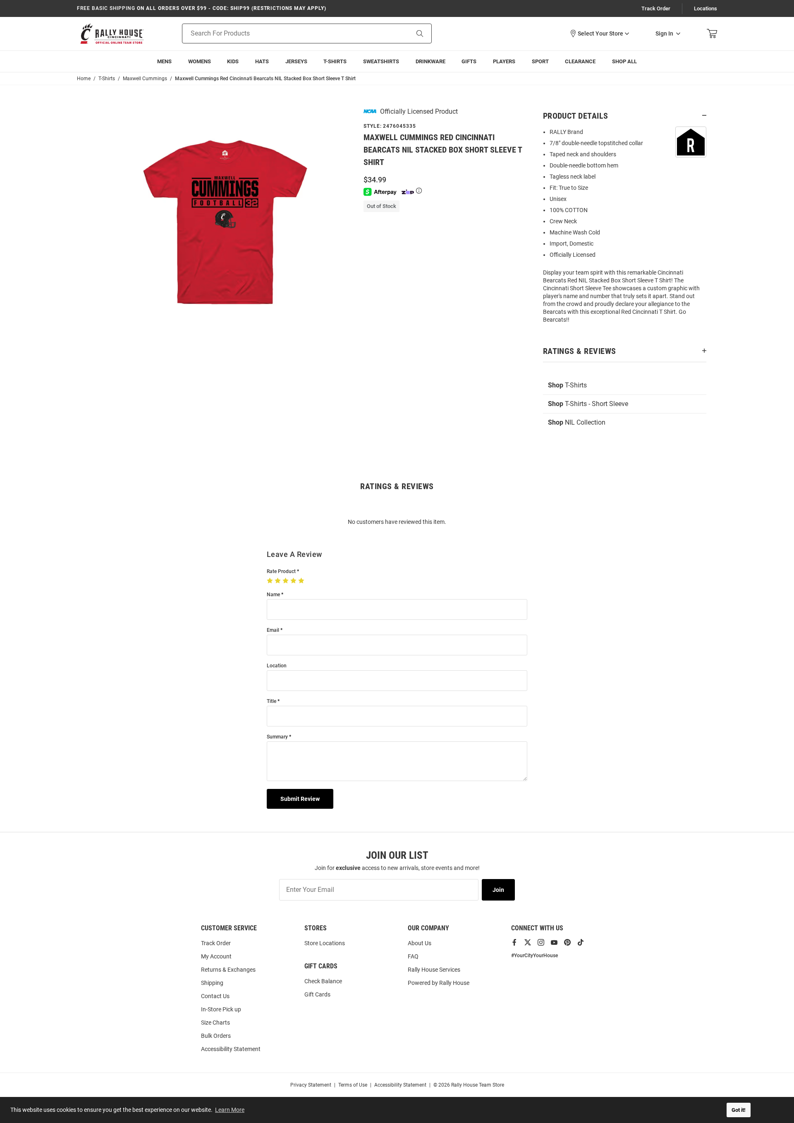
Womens (199, 61)
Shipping (212, 983)
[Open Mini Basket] (712, 34)
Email (273, 630)
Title (271, 701)
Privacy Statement (310, 1085)
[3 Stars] (286, 581)
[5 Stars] (302, 581)
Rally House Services (434, 969)
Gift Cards (317, 994)
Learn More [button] (229, 1109)
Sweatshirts (381, 61)
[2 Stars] (278, 581)
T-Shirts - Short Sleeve (588, 404)
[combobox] (285, 33)
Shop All (624, 61)
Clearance (580, 61)
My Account (216, 956)
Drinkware (430, 61)
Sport (540, 61)
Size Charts (215, 1022)
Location (277, 666)
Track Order (655, 8)
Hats (262, 61)
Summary (277, 737)
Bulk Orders (216, 1035)
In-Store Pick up (221, 1009)
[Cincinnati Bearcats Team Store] (112, 33)
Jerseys (296, 61)
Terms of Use (352, 1085)
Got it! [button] (739, 1110)
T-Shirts (335, 61)
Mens (164, 61)
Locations (705, 8)
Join (498, 889)
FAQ (413, 956)
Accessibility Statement (231, 1049)
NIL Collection (576, 422)
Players (504, 61)
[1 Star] (271, 581)
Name (273, 594)
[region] (624, 228)
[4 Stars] (294, 581)
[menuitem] (504, 61)
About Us (419, 943)
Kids (233, 61)
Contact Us (215, 996)
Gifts (469, 61)
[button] (599, 33)
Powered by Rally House (438, 983)
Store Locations (324, 943)
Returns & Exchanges (228, 969)
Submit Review (300, 799)
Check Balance (323, 981)
